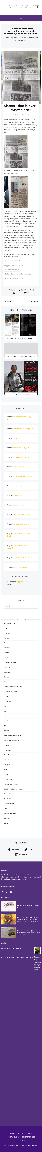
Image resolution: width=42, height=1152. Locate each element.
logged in (19, 582)
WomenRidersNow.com (11, 813)
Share (12, 290)
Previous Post (9, 301)
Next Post (34, 301)
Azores (6, 638)
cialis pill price (19, 505)
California (7, 648)
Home (11, 1133)
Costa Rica (7, 667)
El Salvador (7, 682)
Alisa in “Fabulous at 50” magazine (21, 338)
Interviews (7, 716)
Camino (6, 653)
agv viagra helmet (20, 467)
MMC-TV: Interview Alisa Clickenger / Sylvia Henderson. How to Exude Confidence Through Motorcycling (28, 919)
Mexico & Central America (12, 735)
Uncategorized (9, 804)
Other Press (8, 755)
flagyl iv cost (18, 495)
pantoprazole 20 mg (21, 457)
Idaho (6, 706)
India (5, 711)
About (21, 1133)
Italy (5, 726)
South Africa (8, 794)
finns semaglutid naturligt (23, 476)
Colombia (7, 657)
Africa (6, 628)
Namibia (6, 745)
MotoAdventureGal (12, 270)
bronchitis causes (20, 567)
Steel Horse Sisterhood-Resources (21, 356)
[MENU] (21, 18)
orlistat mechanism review (23, 557)
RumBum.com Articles (11, 784)
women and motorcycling (14, 278)
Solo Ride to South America (13, 789)
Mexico (6, 730)
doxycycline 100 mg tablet (23, 429)
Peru (5, 769)
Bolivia (6, 643)
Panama (7, 760)
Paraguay (7, 765)
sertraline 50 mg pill (21, 448)
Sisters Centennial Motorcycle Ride (18, 274)
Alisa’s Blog (13, 1137)
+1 (33, 290)
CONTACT (21, 1141)
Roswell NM (8, 779)
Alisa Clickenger (17, 265)
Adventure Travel (18, 115)
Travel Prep (8, 799)
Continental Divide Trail (11, 662)
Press (6, 774)
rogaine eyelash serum (22, 486)
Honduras (7, 701)
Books (30, 1133)
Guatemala (7, 696)
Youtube (7, 818)
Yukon (6, 823)
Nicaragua (7, 750)
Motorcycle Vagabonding (12, 740)
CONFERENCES (28, 1137)
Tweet (23, 290)
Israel (6, 721)
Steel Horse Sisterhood (21, 395)
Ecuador (6, 677)
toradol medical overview (23, 524)
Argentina (7, 633)
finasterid (17, 438)
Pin (27, 292)
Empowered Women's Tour (13, 687)
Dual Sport (7, 672)
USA (29, 115)
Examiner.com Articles (11, 692)
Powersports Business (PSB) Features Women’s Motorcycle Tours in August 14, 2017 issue (28, 932)
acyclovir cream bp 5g (22, 514)
